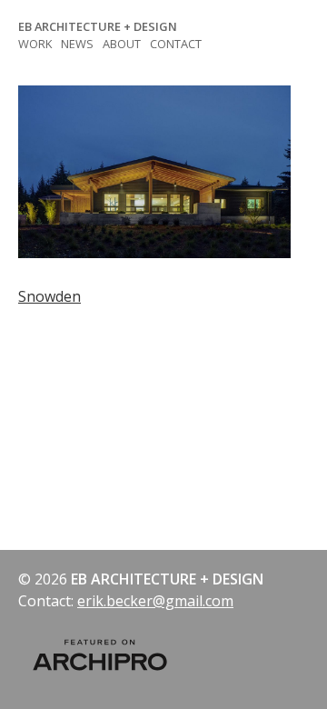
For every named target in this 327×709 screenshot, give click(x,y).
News (77, 43)
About (122, 43)
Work (35, 43)
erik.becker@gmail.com (155, 601)
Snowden (49, 296)
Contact (176, 43)
